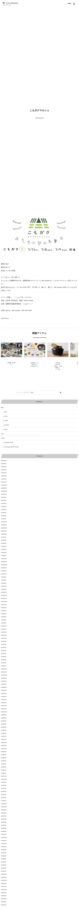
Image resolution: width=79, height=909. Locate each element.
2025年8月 (4, 497)
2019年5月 (3, 727)
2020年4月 (4, 693)
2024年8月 (3, 534)
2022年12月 (4, 595)
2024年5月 (3, 543)
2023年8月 (4, 571)
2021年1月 (3, 666)
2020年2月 (4, 699)
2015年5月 (3, 859)
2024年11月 (4, 525)
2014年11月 (4, 877)
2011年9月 (3, 902)
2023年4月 (3, 583)
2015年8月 (3, 850)
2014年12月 (4, 874)
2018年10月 (4, 748)
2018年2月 (3, 770)
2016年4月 (3, 825)
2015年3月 (3, 865)
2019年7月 (3, 721)
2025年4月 (3, 509)
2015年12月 (4, 837)
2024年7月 (3, 537)
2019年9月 (3, 715)
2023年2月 (3, 589)
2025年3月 (3, 512)
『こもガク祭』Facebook (23, 297)
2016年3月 (3, 828)
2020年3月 (4, 696)
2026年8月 (4, 460)
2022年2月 (3, 626)
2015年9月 (3, 847)
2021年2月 (3, 663)
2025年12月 (4, 485)
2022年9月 (4, 604)
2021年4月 (3, 657)
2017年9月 (3, 782)
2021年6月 (3, 650)
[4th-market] (10, 3)
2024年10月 (4, 528)
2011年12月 (3, 899)
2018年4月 (3, 764)
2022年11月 (4, 598)
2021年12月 (4, 632)
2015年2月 (3, 868)
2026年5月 (4, 470)
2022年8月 (3, 607)
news (11, 359)
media (6, 420)
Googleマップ (28, 304)
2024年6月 (3, 540)
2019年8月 (3, 718)
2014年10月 (4, 880)
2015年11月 (4, 840)
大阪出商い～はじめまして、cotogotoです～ (35, 364)
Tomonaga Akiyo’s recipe (11, 447)
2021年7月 (3, 647)
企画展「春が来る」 (12, 363)
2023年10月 (4, 565)
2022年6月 (4, 614)
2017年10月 (4, 779)
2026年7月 (3, 463)
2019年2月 (3, 736)
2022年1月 (3, 629)
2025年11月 (4, 488)
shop (5, 429)
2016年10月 (4, 807)
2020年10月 (4, 675)
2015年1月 (3, 871)
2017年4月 (3, 794)
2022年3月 (3, 623)
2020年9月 (4, 678)
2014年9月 (3, 883)
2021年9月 (3, 641)
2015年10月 (4, 843)
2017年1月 (3, 801)
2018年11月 (4, 745)
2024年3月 (3, 549)
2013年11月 (4, 886)
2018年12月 (4, 742)
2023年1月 (3, 592)
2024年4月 (3, 546)
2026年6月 (4, 466)
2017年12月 (4, 776)
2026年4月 (4, 473)
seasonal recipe (8, 442)
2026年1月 (3, 482)
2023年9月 (4, 568)
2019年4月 (3, 730)
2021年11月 (3, 635)
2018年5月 (3, 761)
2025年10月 (4, 491)
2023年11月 (4, 562)
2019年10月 (4, 712)
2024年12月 (4, 522)
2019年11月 (4, 709)
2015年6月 (3, 856)
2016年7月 (3, 816)
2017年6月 (3, 788)
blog (2, 407)
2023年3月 (3, 586)
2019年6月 (3, 724)
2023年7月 (3, 574)
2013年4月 (3, 892)
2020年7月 (3, 684)
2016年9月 (3, 810)
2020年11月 (4, 672)
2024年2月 (3, 552)
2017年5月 (3, 791)
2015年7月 (3, 853)
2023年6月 (4, 577)
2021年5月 (3, 653)
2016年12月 (4, 804)
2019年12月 (4, 705)
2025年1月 (3, 519)
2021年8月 (3, 644)
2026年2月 (4, 479)
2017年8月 (3, 785)
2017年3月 (3, 797)
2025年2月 (3, 516)
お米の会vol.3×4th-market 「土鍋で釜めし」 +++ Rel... (58, 366)
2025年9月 (4, 494)
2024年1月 (3, 555)
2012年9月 (3, 895)
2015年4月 (3, 862)
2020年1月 (3, 702)
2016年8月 (3, 813)
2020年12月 (4, 669)
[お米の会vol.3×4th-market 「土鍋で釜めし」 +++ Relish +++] (57, 350)
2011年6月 (3, 905)
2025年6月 (4, 503)
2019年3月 (3, 733)
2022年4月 (3, 620)
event (5, 416)
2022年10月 (4, 601)
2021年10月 (4, 638)
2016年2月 (3, 831)
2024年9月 (3, 531)
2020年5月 (4, 690)
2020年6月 (4, 687)
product (6, 425)
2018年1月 (3, 773)
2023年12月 (4, 558)
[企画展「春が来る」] (11, 350)
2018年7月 (3, 755)
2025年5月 (3, 506)
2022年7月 (3, 611)
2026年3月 (4, 476)
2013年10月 (4, 889)
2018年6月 (3, 758)
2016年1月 (3, 834)
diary (5, 412)
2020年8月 (4, 681)
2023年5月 (3, 580)
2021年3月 (3, 660)
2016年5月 (3, 822)
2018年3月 (3, 767)
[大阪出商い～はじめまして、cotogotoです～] (34, 350)
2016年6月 (3, 819)
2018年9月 (3, 751)
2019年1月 (3, 739)
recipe (3, 438)
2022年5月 (3, 617)
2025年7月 (3, 500)
